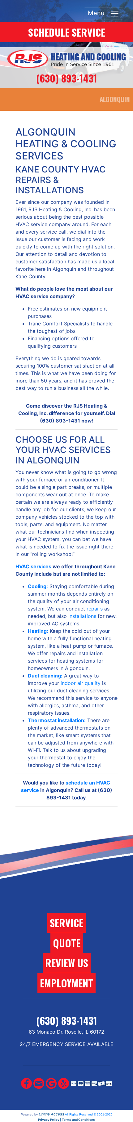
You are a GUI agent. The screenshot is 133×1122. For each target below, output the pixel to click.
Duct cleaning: (45, 676)
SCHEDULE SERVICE (66, 32)
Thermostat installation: (57, 720)
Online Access (51, 1114)
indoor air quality (81, 683)
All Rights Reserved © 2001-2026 (89, 1114)
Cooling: (38, 586)
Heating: (38, 631)
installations (82, 616)
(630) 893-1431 (66, 78)
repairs (95, 609)
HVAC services (33, 566)
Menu (99, 13)
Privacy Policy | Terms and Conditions (66, 1119)
